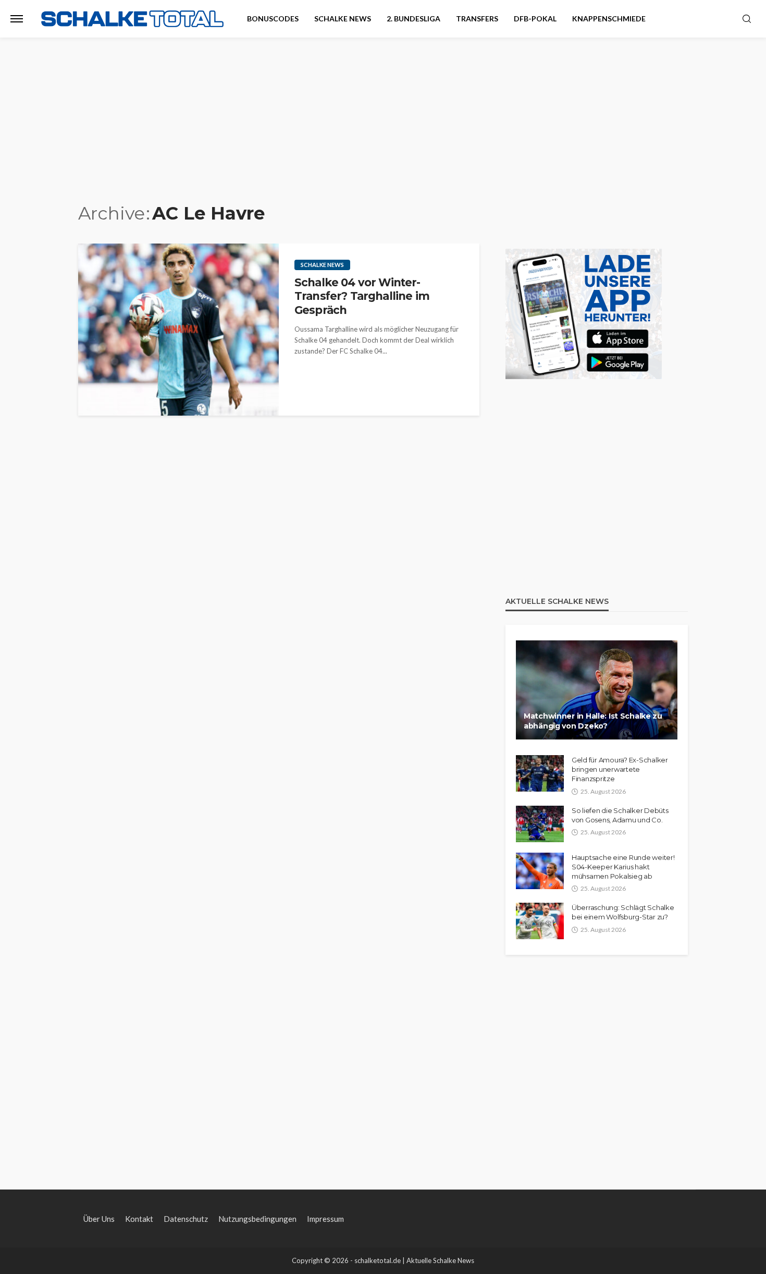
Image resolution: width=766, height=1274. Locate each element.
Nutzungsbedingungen (257, 1218)
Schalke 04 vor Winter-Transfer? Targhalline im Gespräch (361, 296)
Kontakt (139, 1218)
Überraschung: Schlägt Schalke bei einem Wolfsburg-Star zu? (623, 912)
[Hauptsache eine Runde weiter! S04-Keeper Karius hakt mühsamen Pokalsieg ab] (540, 871)
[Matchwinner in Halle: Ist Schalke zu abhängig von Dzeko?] (596, 689)
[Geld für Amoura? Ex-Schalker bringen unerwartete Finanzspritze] (540, 773)
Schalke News (342, 18)
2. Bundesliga (413, 18)
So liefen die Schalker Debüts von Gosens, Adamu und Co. (620, 815)
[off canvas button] (16, 19)
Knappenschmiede (609, 18)
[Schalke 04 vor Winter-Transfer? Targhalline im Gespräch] (178, 330)
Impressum (325, 1218)
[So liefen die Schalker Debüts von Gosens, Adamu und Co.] (540, 824)
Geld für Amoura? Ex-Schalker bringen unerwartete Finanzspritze (620, 769)
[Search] (747, 19)
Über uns (99, 1218)
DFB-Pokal (535, 18)
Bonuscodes (273, 18)
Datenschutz (186, 1218)
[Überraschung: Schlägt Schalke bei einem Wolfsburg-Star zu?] (540, 921)
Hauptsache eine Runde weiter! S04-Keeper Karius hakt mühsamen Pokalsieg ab (623, 866)
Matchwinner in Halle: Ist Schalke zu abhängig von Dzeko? (593, 721)
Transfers (477, 18)
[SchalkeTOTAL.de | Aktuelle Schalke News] (132, 19)
